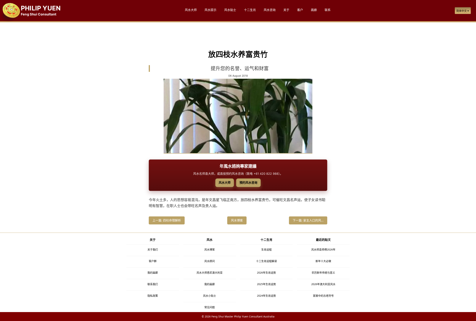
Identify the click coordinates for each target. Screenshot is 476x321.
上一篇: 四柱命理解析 (166, 220)
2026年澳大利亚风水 (323, 284)
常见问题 (209, 307)
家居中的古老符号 (323, 295)
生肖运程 (266, 249)
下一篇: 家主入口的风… (308, 220)
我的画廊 (152, 272)
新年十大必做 (323, 261)
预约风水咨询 (248, 182)
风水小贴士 (209, 295)
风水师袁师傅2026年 (323, 249)
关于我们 (152, 249)
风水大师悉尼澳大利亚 (210, 272)
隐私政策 (152, 295)
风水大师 (225, 182)
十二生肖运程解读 (266, 261)
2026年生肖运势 (266, 272)
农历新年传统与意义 (323, 272)
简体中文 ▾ (462, 10)
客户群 (153, 261)
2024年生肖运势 (266, 295)
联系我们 (152, 284)
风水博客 (237, 220)
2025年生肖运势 (266, 284)
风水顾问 (209, 261)
